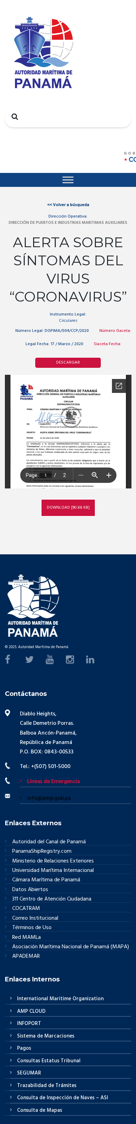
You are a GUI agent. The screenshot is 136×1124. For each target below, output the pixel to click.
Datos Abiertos (30, 890)
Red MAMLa (26, 937)
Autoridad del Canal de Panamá (49, 842)
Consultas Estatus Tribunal (49, 1061)
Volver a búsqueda (68, 205)
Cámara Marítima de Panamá (46, 880)
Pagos (24, 1048)
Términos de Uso (32, 928)
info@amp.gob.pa (49, 798)
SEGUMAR (29, 1073)
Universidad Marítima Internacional (53, 870)
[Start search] (13, 116)
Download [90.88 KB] (68, 507)
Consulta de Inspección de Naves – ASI (62, 1098)
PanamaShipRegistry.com (41, 851)
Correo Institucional (35, 918)
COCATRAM (26, 908)
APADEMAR (26, 956)
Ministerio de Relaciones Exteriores (53, 861)
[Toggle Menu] (68, 179)
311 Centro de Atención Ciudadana (51, 899)
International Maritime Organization (60, 999)
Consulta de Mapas (39, 1110)
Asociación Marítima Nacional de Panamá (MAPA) (70, 947)
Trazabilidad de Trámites (46, 1085)
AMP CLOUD (31, 1011)
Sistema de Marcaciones (45, 1036)
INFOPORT (29, 1023)
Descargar (68, 362)
